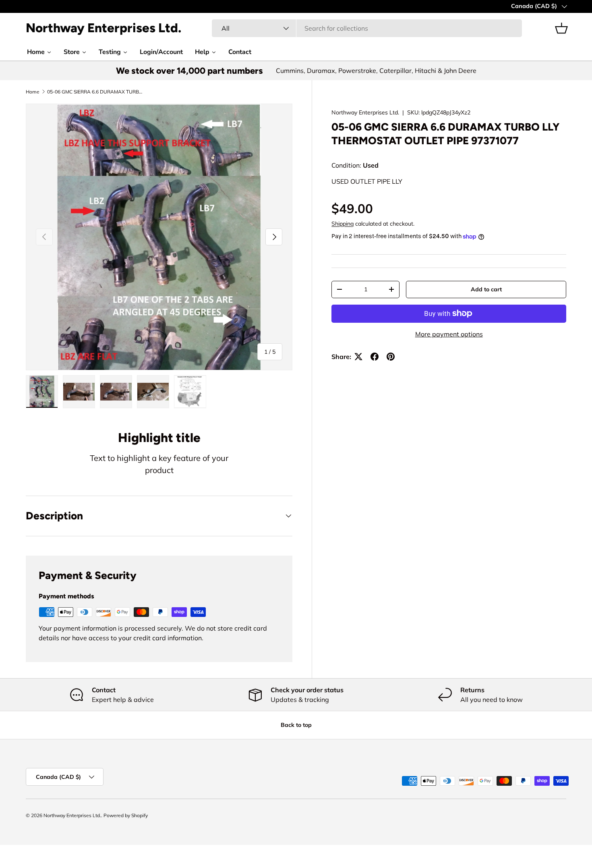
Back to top (296, 725)
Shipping (342, 223)
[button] (561, 28)
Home (32, 91)
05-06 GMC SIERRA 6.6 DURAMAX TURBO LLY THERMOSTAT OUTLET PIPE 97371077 (95, 91)
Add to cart (486, 289)
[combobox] (367, 28)
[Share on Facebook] (374, 357)
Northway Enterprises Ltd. (365, 112)
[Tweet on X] (358, 357)
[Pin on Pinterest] (391, 357)
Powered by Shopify (125, 815)
